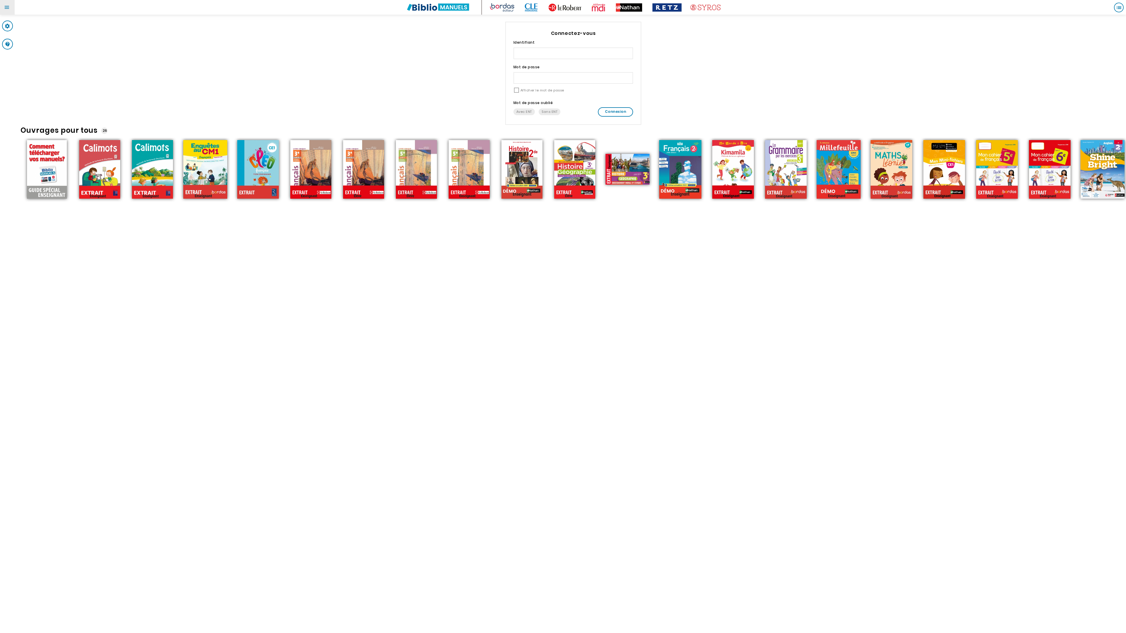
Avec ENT (524, 111)
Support (19, 44)
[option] (47, 170)
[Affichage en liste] (1118, 7)
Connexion (615, 111)
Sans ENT (549, 111)
